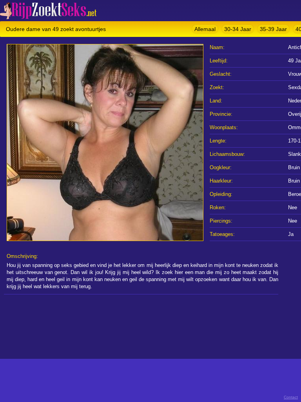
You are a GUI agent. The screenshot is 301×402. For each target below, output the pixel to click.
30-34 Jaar (237, 29)
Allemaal (205, 29)
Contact (291, 397)
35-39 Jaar (273, 29)
